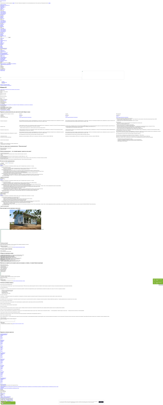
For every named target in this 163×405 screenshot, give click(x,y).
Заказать (1, 165)
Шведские (1, 17)
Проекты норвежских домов (39, 386)
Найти (9, 37)
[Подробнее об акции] (62, 79)
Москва (1, 46)
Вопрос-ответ (2, 42)
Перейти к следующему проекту (5, 84)
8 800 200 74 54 (7, 5)
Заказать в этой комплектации (4, 177)
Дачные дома (2, 7)
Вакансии (1, 43)
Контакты (1, 44)
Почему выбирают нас (3, 40)
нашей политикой (73, 402)
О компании (2, 38)
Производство (2, 50)
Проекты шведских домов (54, 386)
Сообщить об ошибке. (10, 400)
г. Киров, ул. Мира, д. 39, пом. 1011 (5, 396)
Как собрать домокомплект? (4, 54)
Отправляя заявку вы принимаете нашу (13, 280)
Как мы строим (2, 56)
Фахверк (1, 8)
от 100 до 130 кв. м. (3, 29)
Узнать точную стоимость (10, 89)
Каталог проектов (3, 385)
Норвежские (2, 24)
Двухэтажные (2, 18)
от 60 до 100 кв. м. (3, 11)
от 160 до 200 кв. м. (3, 13)
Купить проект (2, 59)
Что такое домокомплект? (4, 52)
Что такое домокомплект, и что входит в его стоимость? (8, 104)
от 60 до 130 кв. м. (3, 20)
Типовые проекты (3, 6)
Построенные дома (3, 35)
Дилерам (1, 39)
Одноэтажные (14, 386)
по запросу (4, 100)
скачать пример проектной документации (25, 117)
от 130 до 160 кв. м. (3, 21)
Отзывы (1, 41)
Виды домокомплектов (3, 48)
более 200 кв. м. (2, 14)
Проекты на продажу (32, 386)
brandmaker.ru (9, 401)
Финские (1, 16)
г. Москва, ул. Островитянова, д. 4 (5, 397)
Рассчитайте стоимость (3, 60)
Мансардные (2, 26)
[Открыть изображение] (2, 85)
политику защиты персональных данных (19, 280)
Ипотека (1, 47)
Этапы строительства (3, 57)
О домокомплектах (3, 51)
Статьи (18, 388)
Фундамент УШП (2, 58)
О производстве (5, 388)
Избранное (1, 61)
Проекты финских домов (47, 386)
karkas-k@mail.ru (2, 393)
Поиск (1, 36)
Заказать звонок (2, 5)
